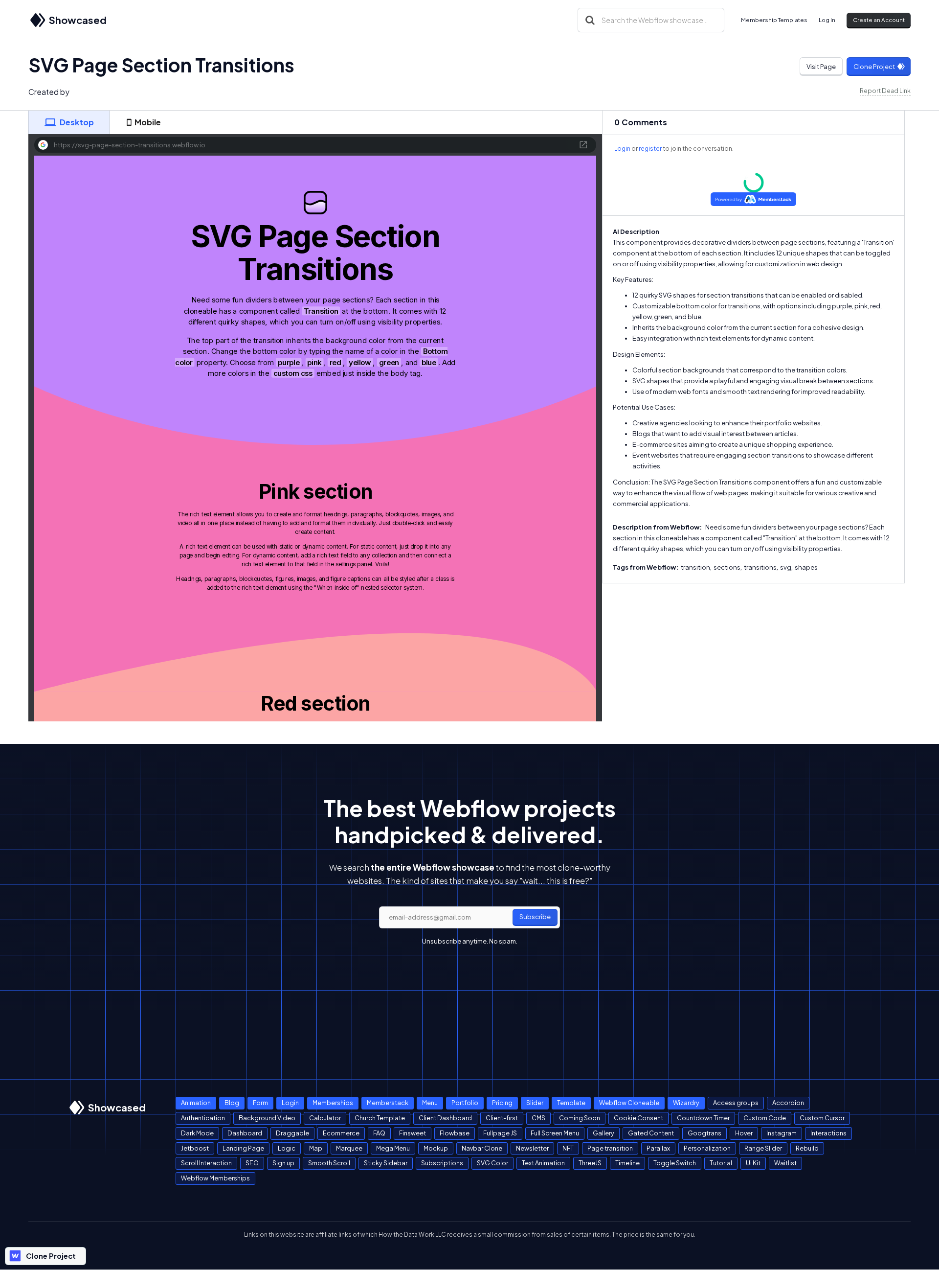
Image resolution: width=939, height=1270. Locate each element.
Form (260, 1103)
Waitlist (785, 1163)
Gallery (603, 1133)
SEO (252, 1163)
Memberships (333, 1103)
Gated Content (651, 1133)
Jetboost (195, 1148)
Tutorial (721, 1163)
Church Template (380, 1118)
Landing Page (243, 1148)
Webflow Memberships (215, 1178)
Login (622, 148)
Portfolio (464, 1103)
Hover (744, 1133)
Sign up (283, 1163)
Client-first (502, 1118)
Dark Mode (197, 1133)
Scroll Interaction (206, 1163)
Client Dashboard (445, 1118)
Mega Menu (393, 1148)
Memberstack (387, 1103)
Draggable (292, 1133)
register (650, 148)
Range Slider (763, 1148)
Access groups (736, 1103)
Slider (534, 1103)
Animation (196, 1103)
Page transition (610, 1148)
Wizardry (686, 1103)
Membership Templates (774, 19)
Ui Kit (753, 1163)
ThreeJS (590, 1163)
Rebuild (807, 1148)
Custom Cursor (822, 1118)
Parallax (658, 1148)
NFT (568, 1148)
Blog (231, 1103)
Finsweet (412, 1133)
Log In (827, 19)
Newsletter (532, 1148)
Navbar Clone (482, 1148)
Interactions (828, 1133)
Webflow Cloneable (629, 1103)
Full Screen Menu (555, 1133)
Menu (430, 1103)
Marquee (349, 1148)
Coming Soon (579, 1118)
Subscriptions (442, 1163)
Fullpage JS (500, 1133)
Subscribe (535, 917)
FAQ (379, 1133)
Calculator (325, 1118)
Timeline (627, 1163)
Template (571, 1103)
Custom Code (764, 1118)
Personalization (707, 1148)
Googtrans (704, 1133)
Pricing (502, 1103)
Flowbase (455, 1133)
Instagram (781, 1133)
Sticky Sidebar (385, 1163)
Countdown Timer (703, 1118)
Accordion (788, 1103)
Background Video (267, 1118)
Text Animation (543, 1163)
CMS (538, 1118)
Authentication (203, 1118)
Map (315, 1148)
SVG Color (492, 1163)
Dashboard (244, 1133)
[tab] (69, 122)
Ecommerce (341, 1133)
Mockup (436, 1148)
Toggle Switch (674, 1163)
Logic (286, 1148)
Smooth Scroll (329, 1163)
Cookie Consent (638, 1118)
